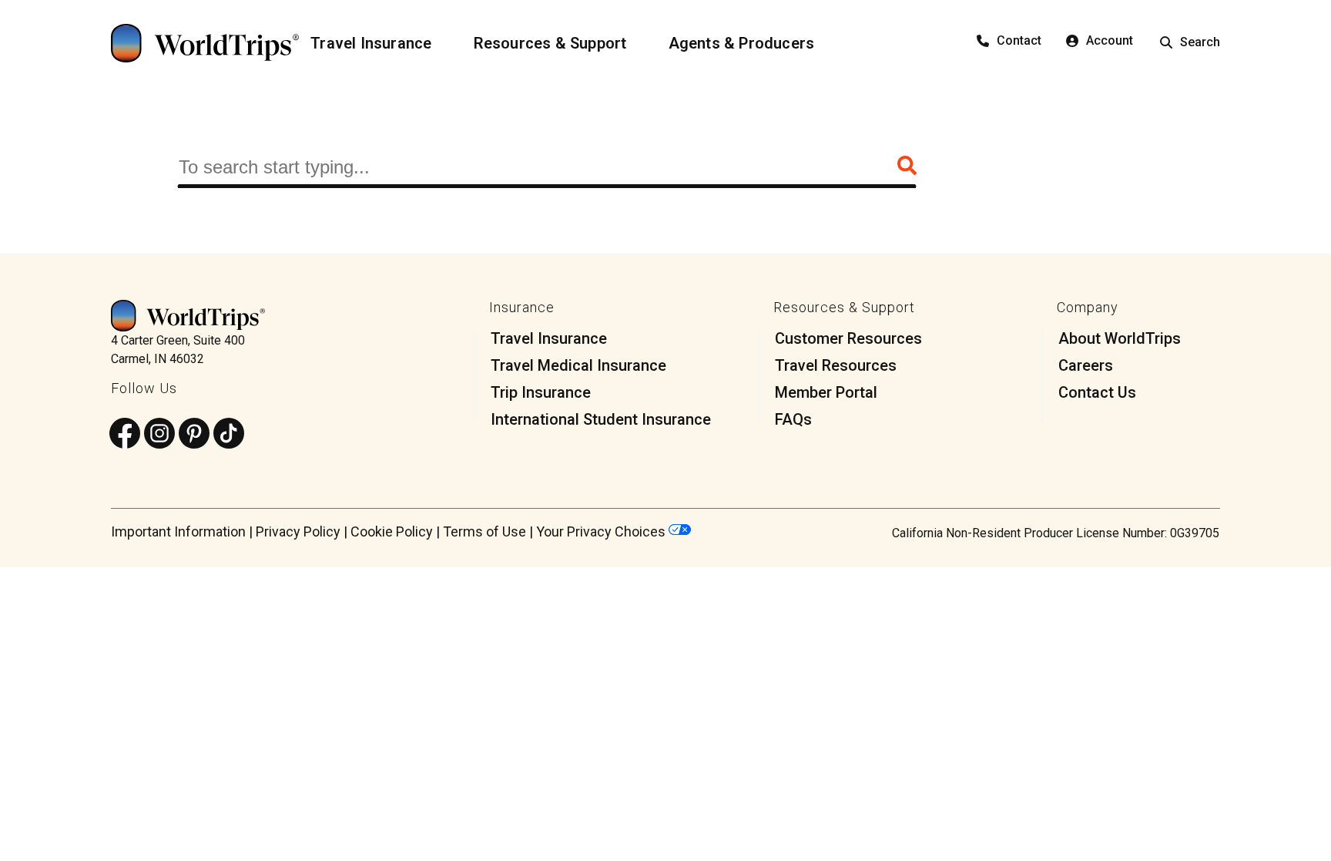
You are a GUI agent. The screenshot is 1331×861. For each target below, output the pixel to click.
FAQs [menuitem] (793, 419)
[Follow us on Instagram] (159, 434)
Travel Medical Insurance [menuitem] (578, 365)
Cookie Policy (391, 531)
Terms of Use (484, 531)
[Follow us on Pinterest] (194, 434)
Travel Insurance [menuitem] (549, 338)
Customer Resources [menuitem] (848, 338)
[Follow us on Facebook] (125, 434)
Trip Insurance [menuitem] (541, 392)
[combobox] (547, 167)
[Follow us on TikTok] (229, 434)
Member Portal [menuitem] (826, 392)
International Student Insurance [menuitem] (601, 419)
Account (1109, 40)
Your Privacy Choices (602, 531)
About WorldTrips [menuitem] (1119, 338)
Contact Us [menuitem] (1097, 392)
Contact (1019, 40)
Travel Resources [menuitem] (836, 365)
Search (1200, 42)
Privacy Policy (298, 531)
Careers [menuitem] (1085, 365)
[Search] (907, 166)
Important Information (178, 531)
